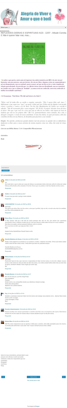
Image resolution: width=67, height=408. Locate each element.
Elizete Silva (8, 321)
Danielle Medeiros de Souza (13, 239)
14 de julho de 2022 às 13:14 (16, 293)
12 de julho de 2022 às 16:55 (17, 180)
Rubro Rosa (8, 218)
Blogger (37, 406)
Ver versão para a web (33, 380)
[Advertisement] (33, 5)
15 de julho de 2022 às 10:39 (28, 309)
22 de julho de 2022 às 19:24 (21, 321)
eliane (7, 180)
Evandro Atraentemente (12, 309)
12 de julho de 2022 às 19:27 (17, 194)
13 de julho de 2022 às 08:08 (23, 204)
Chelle (7, 194)
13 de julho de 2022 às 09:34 (30, 239)
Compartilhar (5, 170)
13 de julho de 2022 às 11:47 (23, 274)
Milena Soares (9, 256)
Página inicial (33, 377)
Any (6, 293)
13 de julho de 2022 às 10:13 (22, 256)
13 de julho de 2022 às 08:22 (21, 218)
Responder (8, 188)
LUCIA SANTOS (9, 204)
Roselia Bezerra (9, 274)
